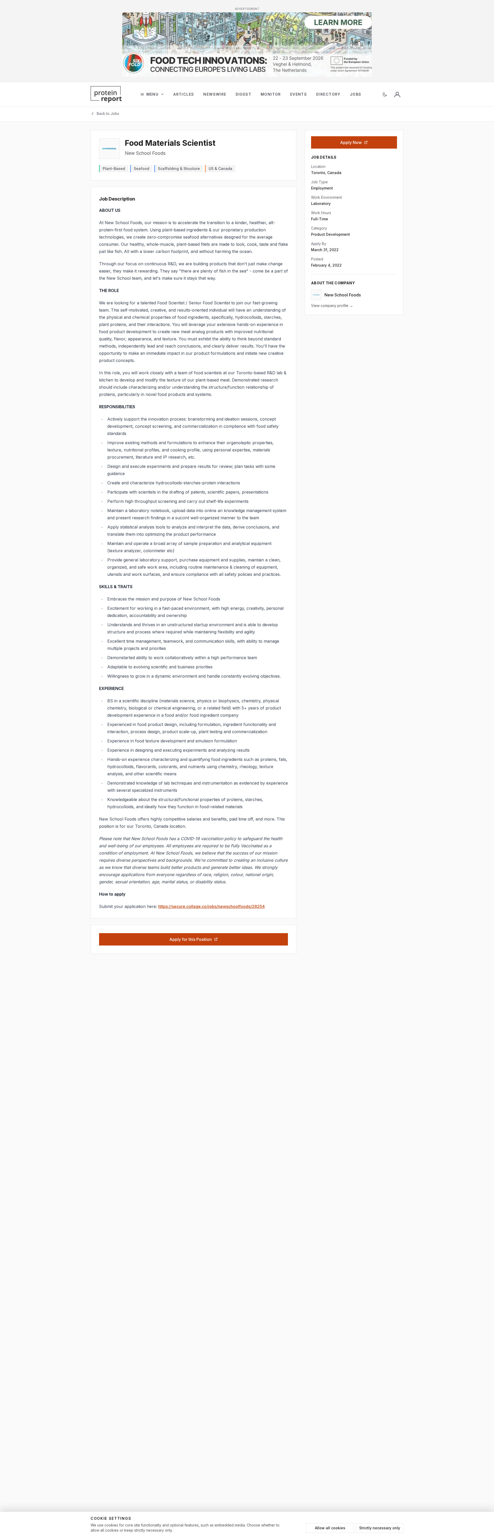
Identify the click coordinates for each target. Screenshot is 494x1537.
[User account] (397, 94)
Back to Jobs (108, 113)
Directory (328, 94)
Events (298, 94)
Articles (183, 94)
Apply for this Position (190, 939)
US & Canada (220, 168)
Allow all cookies (330, 1528)
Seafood (141, 168)
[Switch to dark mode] (385, 94)
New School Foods (145, 153)
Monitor (271, 94)
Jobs (355, 94)
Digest (243, 94)
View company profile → (332, 305)
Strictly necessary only (379, 1528)
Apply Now (351, 142)
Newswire (214, 94)
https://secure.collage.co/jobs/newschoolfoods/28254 (211, 906)
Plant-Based (114, 168)
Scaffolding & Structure (179, 168)
